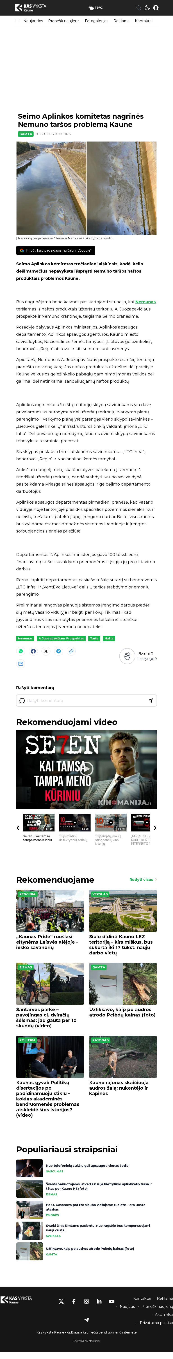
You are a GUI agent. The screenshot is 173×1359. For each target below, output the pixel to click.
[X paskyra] (61, 1301)
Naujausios (33, 21)
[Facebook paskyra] (74, 1301)
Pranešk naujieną (64, 21)
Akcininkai (164, 1315)
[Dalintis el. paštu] (20, 663)
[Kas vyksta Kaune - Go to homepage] (20, 1300)
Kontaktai (143, 21)
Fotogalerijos (96, 21)
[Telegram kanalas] (86, 1320)
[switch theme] (147, 8)
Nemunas (145, 301)
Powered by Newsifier (86, 1341)
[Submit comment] (150, 700)
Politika (27, 1040)
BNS (67, 134)
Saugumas (54, 1171)
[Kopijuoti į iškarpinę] (71, 651)
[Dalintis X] (45, 651)
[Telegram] (58, 651)
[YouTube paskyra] (111, 1301)
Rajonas (100, 1040)
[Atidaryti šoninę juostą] (17, 21)
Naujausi (127, 1306)
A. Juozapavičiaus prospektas (61, 638)
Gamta (25, 134)
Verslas (100, 894)
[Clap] (127, 656)
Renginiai (27, 894)
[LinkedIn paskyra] (99, 1301)
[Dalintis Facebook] (33, 651)
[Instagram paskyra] (86, 1301)
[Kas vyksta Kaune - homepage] (34, 8)
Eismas (25, 967)
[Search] (138, 7)
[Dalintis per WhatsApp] (20, 651)
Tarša (94, 638)
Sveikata (53, 1236)
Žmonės (52, 1215)
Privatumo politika (156, 1323)
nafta (109, 638)
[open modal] (156, 7)
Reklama (122, 21)
